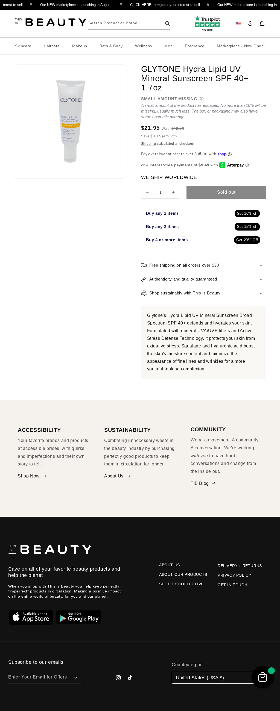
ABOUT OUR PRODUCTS (183, 574)
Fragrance (194, 46)
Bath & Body (111, 46)
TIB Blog (200, 483)
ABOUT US (169, 565)
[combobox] (129, 23)
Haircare (52, 46)
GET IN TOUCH (232, 585)
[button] (262, 23)
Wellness (143, 46)
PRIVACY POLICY (234, 575)
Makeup (79, 46)
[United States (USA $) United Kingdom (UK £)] (219, 677)
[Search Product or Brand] (167, 23)
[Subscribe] (75, 677)
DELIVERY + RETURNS (240, 566)
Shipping (148, 144)
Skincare (23, 46)
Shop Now (29, 476)
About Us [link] (114, 476)
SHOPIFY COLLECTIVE (181, 584)
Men (168, 46)
